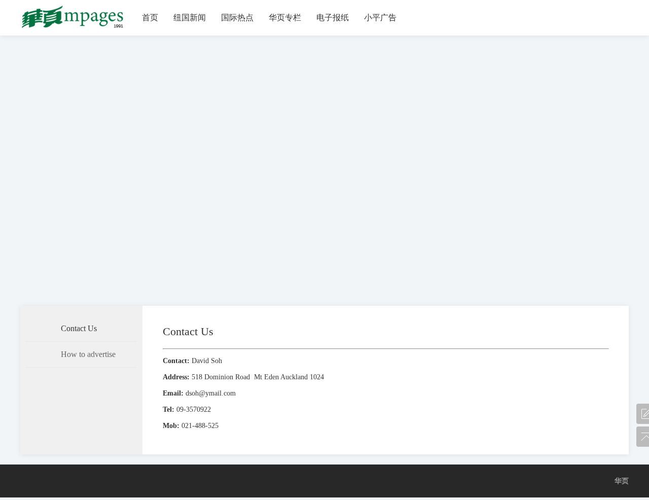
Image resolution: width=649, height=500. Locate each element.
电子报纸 (332, 17)
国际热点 (237, 17)
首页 (150, 17)
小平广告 (380, 17)
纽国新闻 (189, 17)
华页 (622, 481)
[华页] (73, 28)
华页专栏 (285, 17)
